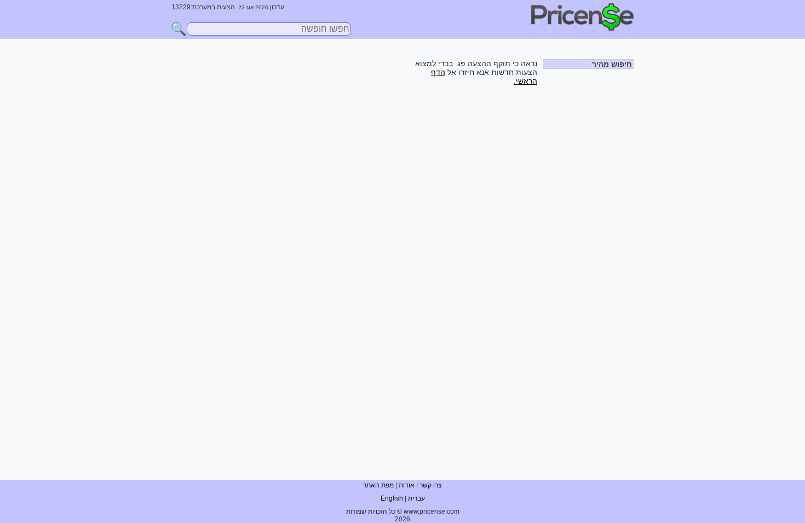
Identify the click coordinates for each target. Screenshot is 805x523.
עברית (416, 498)
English (392, 498)
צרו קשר (430, 485)
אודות (407, 485)
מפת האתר (378, 485)
